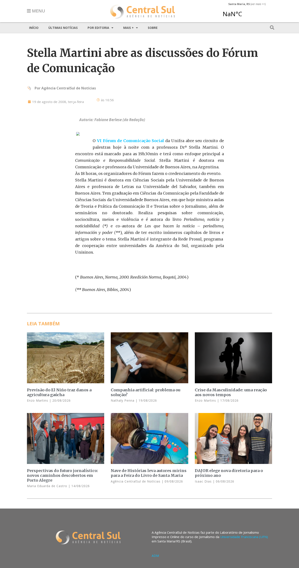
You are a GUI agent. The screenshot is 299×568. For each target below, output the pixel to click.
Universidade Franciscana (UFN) (244, 537)
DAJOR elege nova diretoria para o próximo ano (229, 473)
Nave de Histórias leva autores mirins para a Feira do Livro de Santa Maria (148, 473)
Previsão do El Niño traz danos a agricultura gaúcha (59, 392)
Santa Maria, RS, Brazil (245, 12)
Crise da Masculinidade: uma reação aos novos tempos (231, 392)
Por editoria (98, 28)
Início (34, 28)
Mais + (128, 28)
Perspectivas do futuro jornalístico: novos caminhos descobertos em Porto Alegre (62, 475)
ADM (155, 556)
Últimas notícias (63, 28)
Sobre (153, 28)
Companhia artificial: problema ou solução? (145, 392)
